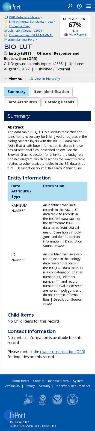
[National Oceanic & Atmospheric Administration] (58, 404)
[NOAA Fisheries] (43, 404)
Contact (38, 381)
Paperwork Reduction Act (72, 386)
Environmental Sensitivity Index (31, 21)
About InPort (20, 381)
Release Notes (58, 381)
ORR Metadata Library (24, 17)
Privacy (30, 386)
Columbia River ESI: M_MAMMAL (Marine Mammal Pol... (28, 37)
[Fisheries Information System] (28, 404)
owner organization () (62, 351)
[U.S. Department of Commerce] (72, 404)
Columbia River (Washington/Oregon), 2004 (23, 28)
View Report (77, 34)
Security (44, 386)
